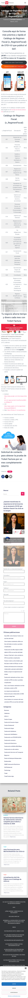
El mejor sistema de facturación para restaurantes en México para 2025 (14, 950)
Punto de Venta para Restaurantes (12, 758)
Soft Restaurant (8, 767)
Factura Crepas (8, 719)
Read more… (13, 836)
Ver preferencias (14, 992)
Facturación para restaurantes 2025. (14, 940)
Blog (14, 907)
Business (6, 710)
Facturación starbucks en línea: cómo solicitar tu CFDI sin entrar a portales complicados (13, 680)
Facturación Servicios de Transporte (13, 752)
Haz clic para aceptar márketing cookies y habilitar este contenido (14, 540)
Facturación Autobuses (10, 731)
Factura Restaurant (9, 725)
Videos (14, 927)
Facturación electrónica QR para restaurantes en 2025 (14, 945)
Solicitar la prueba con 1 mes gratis (14, 66)
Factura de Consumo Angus (11, 722)
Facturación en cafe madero (11, 749)
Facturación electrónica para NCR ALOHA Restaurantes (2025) (14, 961)
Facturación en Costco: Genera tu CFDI (14, 931)
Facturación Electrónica (10, 743)
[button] (25, 968)
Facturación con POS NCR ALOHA (12, 737)
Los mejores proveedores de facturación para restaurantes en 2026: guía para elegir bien (14, 694)
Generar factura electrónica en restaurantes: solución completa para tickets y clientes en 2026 (13, 821)
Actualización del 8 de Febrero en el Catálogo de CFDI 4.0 (12, 879)
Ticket (9, 471)
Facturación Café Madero (10, 734)
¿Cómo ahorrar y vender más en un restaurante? (14, 912)
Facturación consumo (10, 740)
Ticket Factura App (9, 776)
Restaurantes (7, 761)
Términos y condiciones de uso (14, 996)
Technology (7, 770)
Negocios (6, 755)
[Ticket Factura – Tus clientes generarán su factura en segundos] (8, 3)
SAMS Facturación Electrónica (12, 764)
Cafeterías (7, 713)
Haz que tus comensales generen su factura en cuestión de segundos (14, 902)
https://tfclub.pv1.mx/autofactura (16, 410)
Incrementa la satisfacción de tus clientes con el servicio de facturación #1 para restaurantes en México (14, 922)
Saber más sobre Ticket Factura (14, 62)
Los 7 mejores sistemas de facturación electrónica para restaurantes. (14, 935)
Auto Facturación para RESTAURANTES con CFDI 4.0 (14, 850)
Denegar (14, 988)
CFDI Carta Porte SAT (14, 916)
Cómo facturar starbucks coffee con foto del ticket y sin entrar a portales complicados (13, 644)
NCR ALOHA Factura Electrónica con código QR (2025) (14, 955)
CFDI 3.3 (6, 716)
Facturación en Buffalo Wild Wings (13, 746)
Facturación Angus (9, 728)
